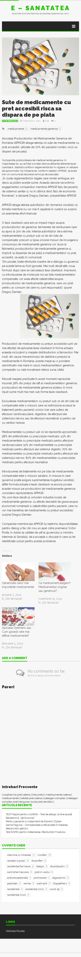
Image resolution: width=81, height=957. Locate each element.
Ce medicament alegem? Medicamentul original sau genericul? (55, 586)
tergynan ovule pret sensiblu (36, 801)
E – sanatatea (40, 8)
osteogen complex (54, 798)
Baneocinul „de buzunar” (20, 817)
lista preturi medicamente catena (51, 794)
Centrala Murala (15, 931)
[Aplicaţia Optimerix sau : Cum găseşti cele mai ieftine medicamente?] (18, 616)
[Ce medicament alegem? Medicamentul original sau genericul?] (55, 571)
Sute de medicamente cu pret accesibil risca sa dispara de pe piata (36, 108)
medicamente (10, 798)
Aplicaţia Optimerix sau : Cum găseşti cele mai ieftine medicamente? (17, 631)
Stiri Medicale (10, 121)
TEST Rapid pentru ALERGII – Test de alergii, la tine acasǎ (39, 814)
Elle (47, 121)
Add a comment (14, 658)
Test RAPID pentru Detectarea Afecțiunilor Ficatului (35, 831)
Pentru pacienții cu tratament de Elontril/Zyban (34, 821)
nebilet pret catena (31, 798)
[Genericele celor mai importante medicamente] (18, 571)
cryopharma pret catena (16, 794)
